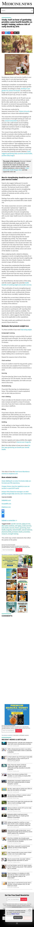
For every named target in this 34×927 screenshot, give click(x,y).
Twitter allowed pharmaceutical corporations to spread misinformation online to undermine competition (19, 750)
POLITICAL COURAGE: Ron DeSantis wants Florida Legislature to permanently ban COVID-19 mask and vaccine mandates (19, 840)
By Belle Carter (16, 761)
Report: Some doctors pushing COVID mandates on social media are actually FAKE (19, 775)
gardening (23, 528)
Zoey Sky (12, 29)
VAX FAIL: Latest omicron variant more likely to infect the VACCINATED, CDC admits (19, 789)
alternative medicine (8, 526)
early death (5, 528)
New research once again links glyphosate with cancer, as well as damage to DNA (19, 802)
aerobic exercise (16, 524)
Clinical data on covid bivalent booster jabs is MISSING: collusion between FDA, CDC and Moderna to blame (19, 884)
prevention (26, 532)
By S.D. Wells (16, 798)
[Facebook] (17, 510)
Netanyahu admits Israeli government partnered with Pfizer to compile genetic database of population (18, 816)
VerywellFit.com (6, 504)
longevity (9, 530)
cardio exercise (26, 526)
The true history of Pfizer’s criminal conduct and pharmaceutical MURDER (19, 795)
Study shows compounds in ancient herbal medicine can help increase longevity (18, 846)
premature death (17, 532)
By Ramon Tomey (16, 777)
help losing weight (26, 329)
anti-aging (18, 526)
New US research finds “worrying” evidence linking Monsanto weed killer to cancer (18, 859)
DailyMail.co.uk (6, 500)
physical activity (6, 532)
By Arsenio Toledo (17, 785)
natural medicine (27, 530)
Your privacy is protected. (7, 554)
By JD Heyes (15, 804)
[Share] (17, 516)
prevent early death (11, 121)
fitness (17, 528)
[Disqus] (17, 639)
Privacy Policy (15, 914)
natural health (16, 530)
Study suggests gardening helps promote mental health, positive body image (17, 153)
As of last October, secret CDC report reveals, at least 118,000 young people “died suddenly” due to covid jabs (19, 867)
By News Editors (17, 862)
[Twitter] (17, 513)
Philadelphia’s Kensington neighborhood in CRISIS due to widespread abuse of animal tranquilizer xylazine (18, 782)
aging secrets (26, 524)
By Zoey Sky (16, 849)
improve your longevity (24, 442)
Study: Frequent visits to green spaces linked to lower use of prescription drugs (19, 853)
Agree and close (18, 917)
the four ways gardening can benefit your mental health (16, 447)
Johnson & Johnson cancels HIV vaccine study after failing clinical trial (19, 808)
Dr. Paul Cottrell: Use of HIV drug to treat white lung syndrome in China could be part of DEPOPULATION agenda (19, 758)
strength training (13, 534)
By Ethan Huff (16, 745)
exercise (11, 528)
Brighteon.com (6, 507)
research (4, 534)
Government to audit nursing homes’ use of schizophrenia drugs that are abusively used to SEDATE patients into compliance (19, 832)
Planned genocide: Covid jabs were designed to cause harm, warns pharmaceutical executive (19, 743)
